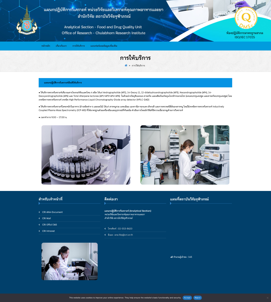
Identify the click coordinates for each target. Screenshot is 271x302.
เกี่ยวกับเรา (61, 46)
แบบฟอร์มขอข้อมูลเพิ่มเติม (103, 46)
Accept (187, 298)
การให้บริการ (78, 46)
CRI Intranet (48, 231)
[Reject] (267, 297)
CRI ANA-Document (52, 212)
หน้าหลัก (45, 46)
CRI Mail (46, 218)
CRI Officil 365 (49, 224)
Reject (198, 298)
